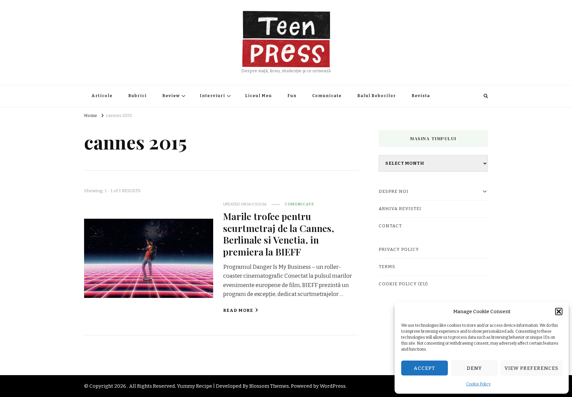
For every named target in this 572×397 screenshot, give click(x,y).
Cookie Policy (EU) (403, 284)
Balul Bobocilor (376, 95)
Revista (420, 95)
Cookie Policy (478, 384)
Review (171, 95)
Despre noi (393, 191)
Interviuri (212, 95)
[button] (558, 311)
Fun (292, 95)
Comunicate (327, 95)
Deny (474, 368)
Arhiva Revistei (400, 208)
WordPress (333, 386)
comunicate (299, 204)
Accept (424, 368)
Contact (390, 226)
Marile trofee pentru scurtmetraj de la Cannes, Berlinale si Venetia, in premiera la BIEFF (278, 233)
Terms (387, 266)
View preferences (531, 368)
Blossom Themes (269, 386)
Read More (238, 310)
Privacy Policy (399, 249)
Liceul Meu (258, 95)
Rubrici (137, 95)
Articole (102, 95)
